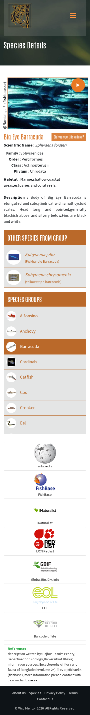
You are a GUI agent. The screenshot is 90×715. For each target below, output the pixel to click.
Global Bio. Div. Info (45, 579)
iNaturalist (45, 523)
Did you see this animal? (69, 136)
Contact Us (45, 699)
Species (35, 693)
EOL (45, 608)
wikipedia (45, 466)
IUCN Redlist (45, 551)
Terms (73, 693)
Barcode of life (45, 636)
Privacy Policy (54, 693)
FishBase (45, 494)
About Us (19, 693)
